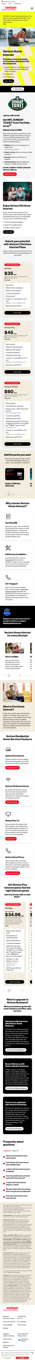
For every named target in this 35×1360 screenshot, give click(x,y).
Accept (22, 1358)
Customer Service (8, 1336)
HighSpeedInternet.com (12, 623)
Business (6, 1342)
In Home (10, 3)
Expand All (7, 1151)
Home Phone (22, 1325)
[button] (17, 1157)
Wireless (3, 3)
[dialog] (17, 24)
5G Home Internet (8, 1318)
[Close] (33, 1353)
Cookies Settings (7, 1358)
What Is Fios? (7, 1339)
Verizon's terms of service (14, 1272)
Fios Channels (22, 1321)
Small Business (17, 3)
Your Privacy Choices (24, 1340)
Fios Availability (7, 1325)
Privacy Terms (22, 1336)
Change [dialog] (13, 1)
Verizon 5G (8, 560)
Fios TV (20, 1318)
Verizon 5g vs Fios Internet (8, 1346)
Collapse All (15, 1151)
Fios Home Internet (9, 1321)
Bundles (5, 1328)
